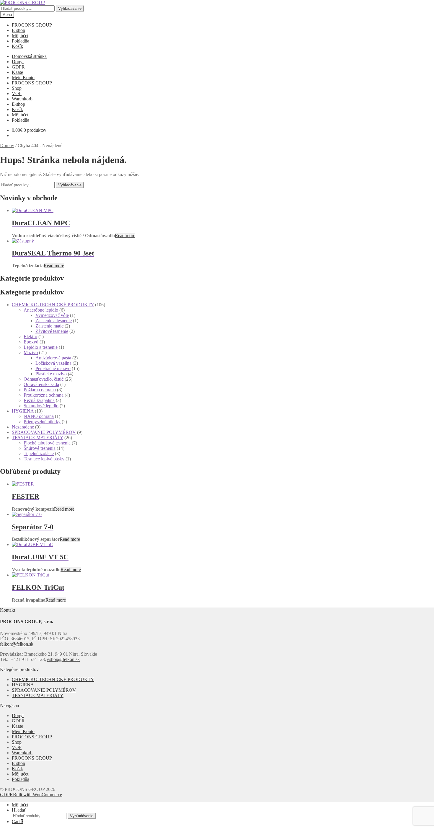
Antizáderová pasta (53, 357)
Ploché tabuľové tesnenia (47, 442)
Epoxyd (31, 341)
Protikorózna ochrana (43, 395)
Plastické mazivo (51, 373)
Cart (17, 821)
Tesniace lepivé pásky (44, 458)
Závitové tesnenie (51, 331)
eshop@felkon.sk (63, 659)
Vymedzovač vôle (52, 315)
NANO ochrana (39, 416)
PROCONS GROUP (32, 24)
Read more (125, 235)
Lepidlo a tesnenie (41, 347)
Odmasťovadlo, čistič (43, 379)
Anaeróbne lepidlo (41, 309)
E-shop (18, 30)
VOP (17, 93)
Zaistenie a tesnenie (53, 320)
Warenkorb (22, 98)
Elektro (30, 336)
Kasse (17, 72)
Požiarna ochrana (40, 389)
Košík (17, 46)
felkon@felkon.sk (16, 643)
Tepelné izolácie (39, 453)
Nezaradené (23, 426)
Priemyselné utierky (42, 421)
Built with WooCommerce (37, 794)
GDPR (18, 66)
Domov (7, 145)
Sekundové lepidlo (41, 405)
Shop (17, 88)
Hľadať (19, 809)
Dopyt (18, 61)
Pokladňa (20, 40)
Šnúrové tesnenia (40, 448)
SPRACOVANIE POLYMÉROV (44, 432)
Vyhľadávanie (69, 8)
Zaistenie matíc (49, 325)
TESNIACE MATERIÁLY (37, 437)
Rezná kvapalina (39, 400)
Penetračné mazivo (53, 368)
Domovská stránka (29, 56)
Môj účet (20, 35)
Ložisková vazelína (53, 363)
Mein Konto (23, 77)
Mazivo (31, 352)
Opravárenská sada (41, 384)
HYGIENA (23, 410)
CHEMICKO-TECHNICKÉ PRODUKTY (53, 304)
